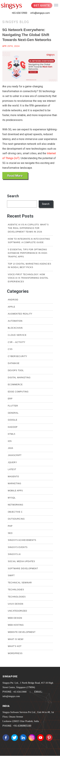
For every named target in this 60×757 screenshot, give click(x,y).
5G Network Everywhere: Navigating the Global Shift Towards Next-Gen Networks (26, 35)
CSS (10, 349)
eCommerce (15, 384)
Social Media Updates (21, 561)
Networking (15, 505)
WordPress (15, 653)
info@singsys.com (40, 13)
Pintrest (49, 737)
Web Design (15, 618)
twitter (14, 737)
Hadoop (13, 427)
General (13, 413)
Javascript (15, 455)
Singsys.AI (14, 554)
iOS (10, 441)
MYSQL (12, 498)
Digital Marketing (19, 377)
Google (12, 420)
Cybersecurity (17, 356)
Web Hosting (16, 625)
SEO (10, 533)
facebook (5, 737)
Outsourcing (16, 519)
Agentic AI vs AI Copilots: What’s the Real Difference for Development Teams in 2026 (28, 228)
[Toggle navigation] (56, 5)
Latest (12, 469)
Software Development (23, 568)
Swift (11, 575)
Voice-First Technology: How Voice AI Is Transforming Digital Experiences (28, 278)
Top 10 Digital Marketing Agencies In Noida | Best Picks (29, 266)
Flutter (13, 406)
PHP (10, 526)
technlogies (16, 589)
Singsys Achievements (22, 540)
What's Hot (15, 646)
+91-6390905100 (22, 725)
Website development (22, 632)
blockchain (15, 328)
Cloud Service (17, 335)
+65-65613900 (19, 13)
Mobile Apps (15, 491)
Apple (11, 307)
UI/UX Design (15, 604)
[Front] (11, 6)
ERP (10, 399)
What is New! (16, 639)
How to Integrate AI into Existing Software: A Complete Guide (29, 241)
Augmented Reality (20, 314)
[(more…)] (15, 176)
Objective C (15, 512)
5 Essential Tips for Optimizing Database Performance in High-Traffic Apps (28, 253)
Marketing (14, 483)
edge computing (18, 392)
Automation (15, 321)
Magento (13, 476)
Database (14, 363)
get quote (42, 5)
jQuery (12, 462)
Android (13, 300)
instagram (31, 737)
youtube (40, 737)
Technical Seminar (20, 582)
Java (10, 448)
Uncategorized (17, 611)
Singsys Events (18, 547)
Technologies (17, 597)
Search (13, 196)
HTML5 (11, 434)
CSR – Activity (16, 342)
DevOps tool (16, 370)
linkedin (23, 737)
